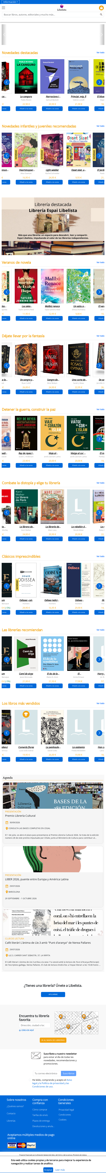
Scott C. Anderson (26, 456)
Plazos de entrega (41, 1120)
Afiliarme (53, 994)
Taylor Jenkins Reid (26, 309)
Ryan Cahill (26, 383)
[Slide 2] (54, 42)
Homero (26, 603)
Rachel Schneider (52, 173)
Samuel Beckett (52, 99)
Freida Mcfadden (78, 750)
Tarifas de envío (40, 1115)
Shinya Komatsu (78, 309)
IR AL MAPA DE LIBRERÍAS (53, 1040)
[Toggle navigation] (3, 7)
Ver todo (100, 52)
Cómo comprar (39, 1109)
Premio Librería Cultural (20, 816)
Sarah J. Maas (78, 383)
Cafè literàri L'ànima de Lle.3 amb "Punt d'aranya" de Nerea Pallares (48, 943)
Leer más (60, 1169)
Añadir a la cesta (26, 108)
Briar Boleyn (52, 383)
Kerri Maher (26, 530)
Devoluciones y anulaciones (43, 1126)
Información (9, 1)
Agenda (8, 778)
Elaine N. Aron (52, 677)
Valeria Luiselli (78, 99)
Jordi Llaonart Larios (52, 456)
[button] (4, 34)
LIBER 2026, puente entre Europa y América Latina (36, 879)
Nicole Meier (78, 530)
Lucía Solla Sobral (26, 750)
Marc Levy (52, 530)
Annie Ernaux (78, 677)
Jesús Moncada (26, 677)
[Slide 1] (51, 42)
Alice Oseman (26, 173)
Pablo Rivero (26, 99)
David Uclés (52, 750)
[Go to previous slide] (7, 82)
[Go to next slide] (99, 82)
